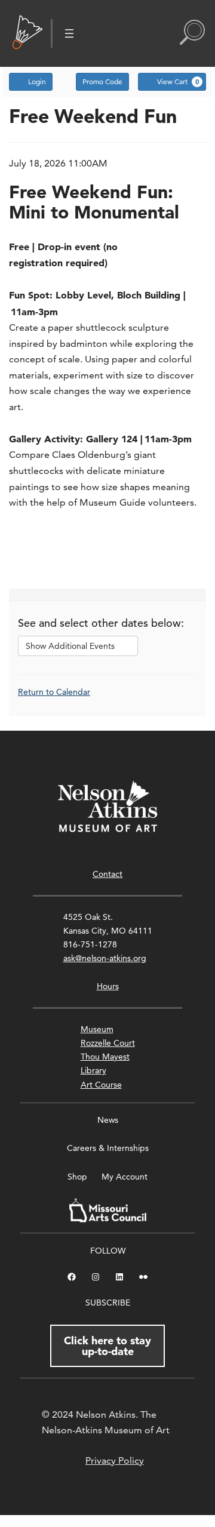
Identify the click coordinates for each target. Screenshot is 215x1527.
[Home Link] (27, 33)
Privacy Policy (114, 1460)
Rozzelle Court (108, 1043)
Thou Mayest (105, 1056)
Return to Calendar (54, 691)
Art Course (101, 1084)
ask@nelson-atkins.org (104, 958)
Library (93, 1070)
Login (37, 81)
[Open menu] (69, 33)
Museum (97, 1029)
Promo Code (102, 81)
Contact (107, 874)
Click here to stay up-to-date (107, 1346)
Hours (108, 986)
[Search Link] (192, 33)
